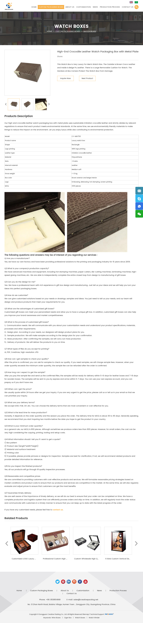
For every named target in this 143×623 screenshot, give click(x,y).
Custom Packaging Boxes (51, 7)
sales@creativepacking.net (86, 599)
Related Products (16, 518)
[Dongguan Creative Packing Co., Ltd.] (8, 6)
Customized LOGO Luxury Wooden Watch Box (32, 558)
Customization (83, 7)
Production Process (110, 7)
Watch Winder (94, 617)
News (95, 7)
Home (34, 7)
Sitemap (85, 614)
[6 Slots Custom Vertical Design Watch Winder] (118, 541)
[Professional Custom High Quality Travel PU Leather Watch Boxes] (55, 541)
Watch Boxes (71, 26)
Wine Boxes (56, 617)
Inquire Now (65, 78)
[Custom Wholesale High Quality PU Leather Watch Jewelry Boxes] (87, 541)
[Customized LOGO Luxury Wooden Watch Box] (24, 541)
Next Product (87, 78)
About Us (69, 7)
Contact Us (127, 7)
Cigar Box (68, 617)
